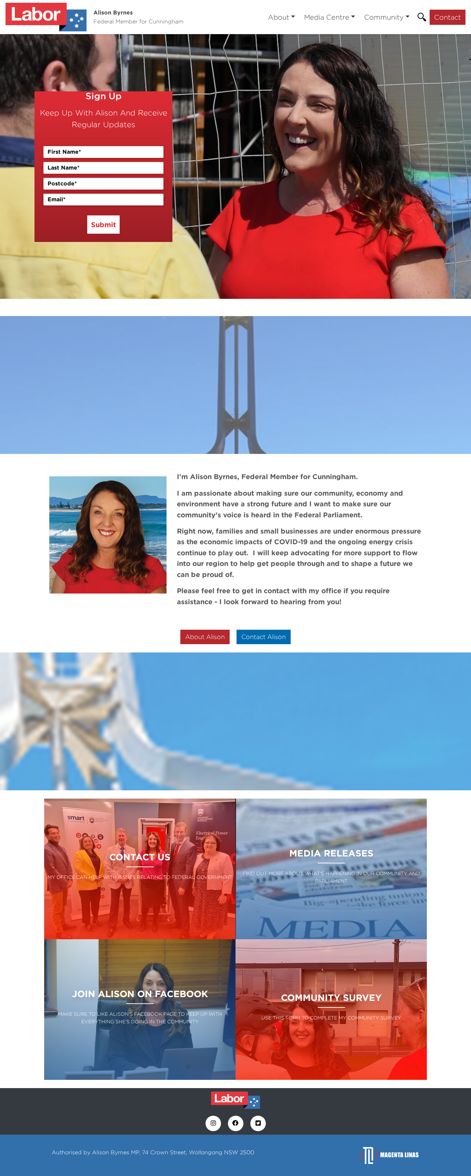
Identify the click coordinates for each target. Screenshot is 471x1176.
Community (384, 17)
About (278, 17)
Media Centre (326, 17)
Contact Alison (263, 636)
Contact (447, 17)
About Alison (205, 636)
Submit (103, 224)
